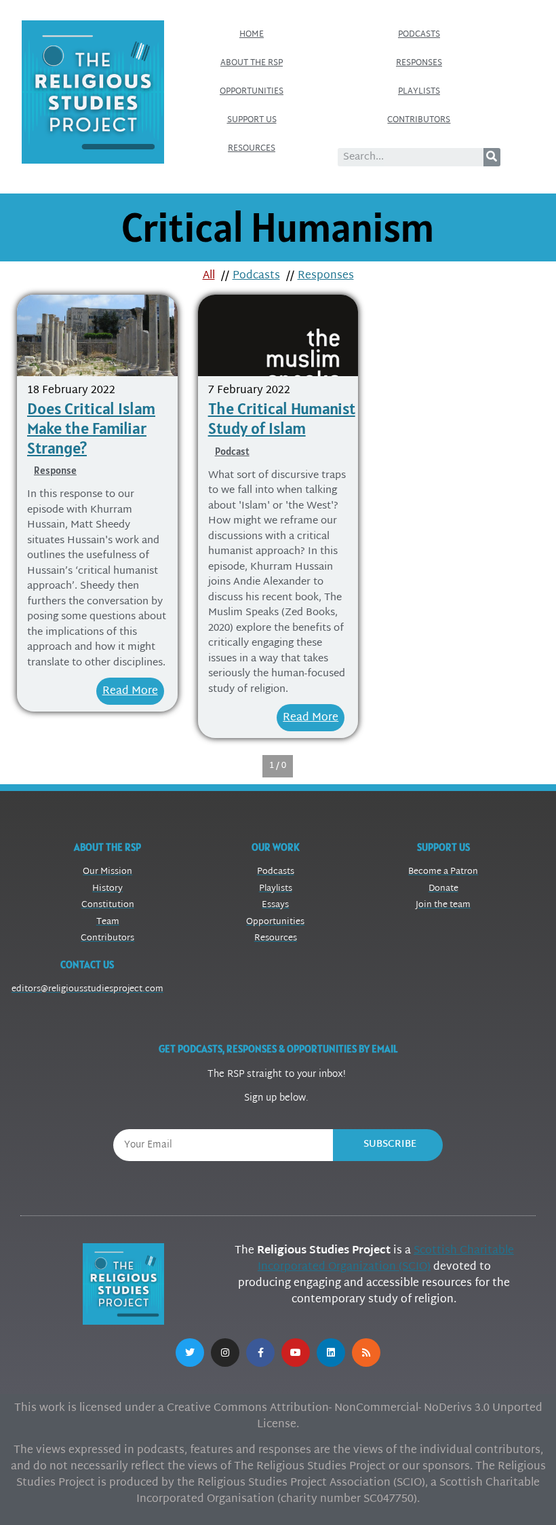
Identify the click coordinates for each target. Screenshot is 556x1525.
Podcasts (419, 34)
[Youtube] (295, 1352)
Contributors (418, 120)
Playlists (419, 91)
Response (55, 470)
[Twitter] (190, 1352)
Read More (130, 691)
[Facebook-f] (260, 1352)
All (209, 276)
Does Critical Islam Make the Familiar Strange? (91, 428)
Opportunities (251, 91)
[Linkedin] (331, 1352)
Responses (419, 63)
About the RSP (251, 63)
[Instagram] (225, 1352)
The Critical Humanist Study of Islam (281, 418)
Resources (251, 148)
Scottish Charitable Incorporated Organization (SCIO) (386, 1259)
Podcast (232, 451)
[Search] (491, 157)
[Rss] (366, 1352)
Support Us (252, 120)
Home (251, 34)
